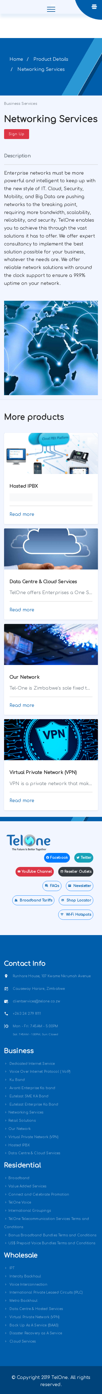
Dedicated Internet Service (31, 1064)
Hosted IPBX (19, 1145)
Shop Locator (78, 900)
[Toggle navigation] (51, 6)
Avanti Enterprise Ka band (31, 1088)
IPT (11, 1268)
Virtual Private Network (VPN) (33, 1137)
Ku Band (16, 1080)
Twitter (86, 858)
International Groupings (29, 1211)
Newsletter (81, 886)
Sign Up (16, 134)
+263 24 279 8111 (27, 1014)
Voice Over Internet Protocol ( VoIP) (39, 1072)
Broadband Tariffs (35, 900)
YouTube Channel (37, 872)
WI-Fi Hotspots (78, 914)
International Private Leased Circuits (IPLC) (45, 1292)
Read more (22, 514)
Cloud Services (22, 1341)
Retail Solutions (22, 1121)
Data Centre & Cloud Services (34, 1153)
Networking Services (25, 1112)
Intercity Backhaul (24, 1276)
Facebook (59, 858)
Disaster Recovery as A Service (35, 1333)
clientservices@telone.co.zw (36, 1001)
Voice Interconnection (27, 1284)
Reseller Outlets (77, 872)
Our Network (19, 1129)
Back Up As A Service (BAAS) (33, 1325)
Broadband (18, 1178)
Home (16, 59)
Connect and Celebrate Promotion (38, 1194)
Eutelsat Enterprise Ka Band (33, 1104)
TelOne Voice (19, 1202)
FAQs (54, 886)
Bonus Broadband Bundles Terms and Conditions (52, 1235)
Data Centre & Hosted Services (35, 1309)
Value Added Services (27, 1186)
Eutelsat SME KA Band (28, 1096)
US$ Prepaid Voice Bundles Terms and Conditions (51, 1243)
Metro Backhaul (23, 1301)
